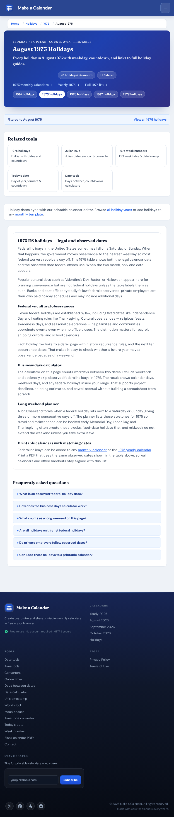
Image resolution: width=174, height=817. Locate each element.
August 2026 (99, 620)
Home (15, 24)
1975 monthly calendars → (33, 85)
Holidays (31, 24)
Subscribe (70, 780)
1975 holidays (52, 94)
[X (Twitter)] (9, 806)
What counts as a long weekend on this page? (52, 518)
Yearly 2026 (98, 614)
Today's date (14, 725)
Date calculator (16, 692)
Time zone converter (19, 718)
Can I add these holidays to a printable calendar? (55, 555)
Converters (13, 673)
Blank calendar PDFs (19, 738)
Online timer (13, 679)
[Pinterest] (20, 806)
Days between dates (20, 686)
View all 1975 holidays (150, 119)
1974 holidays (25, 94)
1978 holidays (132, 94)
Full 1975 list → (96, 85)
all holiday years (119, 210)
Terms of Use (99, 666)
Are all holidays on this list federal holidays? (52, 530)
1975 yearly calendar (134, 450)
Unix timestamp (16, 699)
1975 (46, 24)
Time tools (12, 666)
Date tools (12, 660)
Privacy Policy (100, 660)
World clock (13, 705)
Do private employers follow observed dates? (53, 543)
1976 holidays (79, 94)
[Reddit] (41, 806)
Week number (15, 731)
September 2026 (102, 627)
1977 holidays (106, 94)
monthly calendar (92, 450)
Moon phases (14, 712)
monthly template (29, 214)
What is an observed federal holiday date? (50, 494)
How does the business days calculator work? (53, 506)
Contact (10, 744)
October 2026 (100, 633)
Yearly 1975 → (68, 85)
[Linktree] (31, 806)
